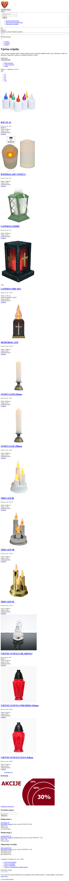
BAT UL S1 (6, 122)
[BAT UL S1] (19, 118)
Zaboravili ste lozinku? (12, 24)
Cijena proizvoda (9, 64)
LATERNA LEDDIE (10, 226)
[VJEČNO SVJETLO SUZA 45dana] (19, 753)
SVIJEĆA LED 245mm (11, 394)
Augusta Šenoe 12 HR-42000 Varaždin (6, 836)
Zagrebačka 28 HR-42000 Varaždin (6, 823)
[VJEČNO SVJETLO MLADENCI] (19, 650)
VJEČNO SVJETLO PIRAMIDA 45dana (20, 705)
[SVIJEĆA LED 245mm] (19, 390)
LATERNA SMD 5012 (11, 289)
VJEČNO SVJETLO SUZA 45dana (17, 757)
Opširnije (3, 134)
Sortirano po (4, 58)
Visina (6, 66)
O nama (6, 41)
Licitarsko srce (8, 772)
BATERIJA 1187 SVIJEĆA (13, 174)
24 (2, 71)
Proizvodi (7, 43)
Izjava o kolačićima (9, 865)
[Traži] (1, 35)
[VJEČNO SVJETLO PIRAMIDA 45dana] (19, 701)
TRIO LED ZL (8, 601)
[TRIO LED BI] (19, 494)
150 (5, 80)
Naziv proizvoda (5, 60)
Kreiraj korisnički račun (12, 21)
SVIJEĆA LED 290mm (11, 446)
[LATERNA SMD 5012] (19, 283)
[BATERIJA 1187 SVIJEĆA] (19, 170)
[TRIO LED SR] (19, 546)
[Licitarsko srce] (17, 8)
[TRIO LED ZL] (19, 598)
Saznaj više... (4, 876)
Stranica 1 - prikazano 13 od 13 (10, 69)
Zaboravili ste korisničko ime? (14, 22)
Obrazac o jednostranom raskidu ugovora (16, 867)
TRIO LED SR (7, 550)
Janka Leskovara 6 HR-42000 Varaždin (6, 848)
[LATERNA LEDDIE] (19, 222)
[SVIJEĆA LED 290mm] (19, 442)
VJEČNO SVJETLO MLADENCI (16, 653)
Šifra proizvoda (8, 63)
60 (5, 79)
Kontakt (6, 44)
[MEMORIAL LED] (19, 338)
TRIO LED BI (7, 498)
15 (5, 74)
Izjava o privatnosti (9, 864)
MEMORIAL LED (9, 342)
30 (5, 77)
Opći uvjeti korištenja (10, 862)
